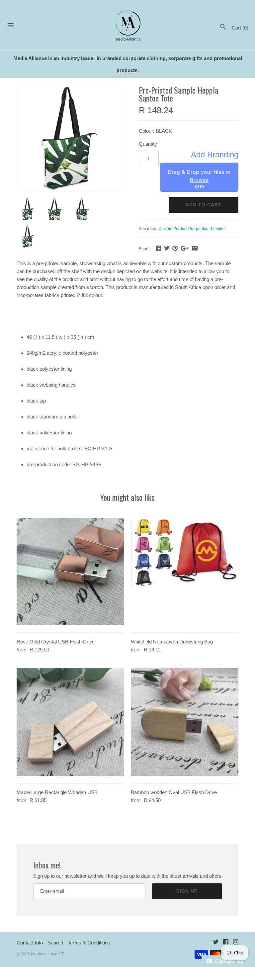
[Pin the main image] (175, 248)
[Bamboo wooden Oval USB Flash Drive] (184, 722)
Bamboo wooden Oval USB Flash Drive (174, 792)
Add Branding (214, 155)
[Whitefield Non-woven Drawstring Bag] (184, 571)
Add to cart (203, 204)
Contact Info (30, 942)
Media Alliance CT (47, 954)
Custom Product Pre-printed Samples (191, 228)
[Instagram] (235, 943)
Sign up (187, 891)
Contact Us (227, 961)
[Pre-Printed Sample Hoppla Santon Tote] (69, 138)
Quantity (148, 144)
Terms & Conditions (89, 942)
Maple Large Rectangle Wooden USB (57, 792)
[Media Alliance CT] (127, 25)
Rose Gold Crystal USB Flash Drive (56, 641)
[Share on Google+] (185, 248)
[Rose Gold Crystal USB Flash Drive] (70, 571)
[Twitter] (215, 943)
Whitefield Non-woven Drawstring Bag (172, 641)
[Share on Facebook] (158, 248)
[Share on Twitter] (166, 248)
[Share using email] (195, 248)
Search (55, 942)
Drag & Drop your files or (199, 176)
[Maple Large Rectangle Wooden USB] (70, 722)
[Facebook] (225, 943)
